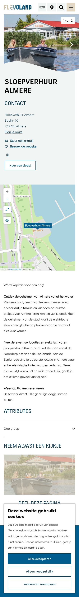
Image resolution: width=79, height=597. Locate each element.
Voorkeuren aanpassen (40, 584)
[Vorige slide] (11, 44)
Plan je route (13, 132)
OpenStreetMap (15, 269)
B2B (42, 7)
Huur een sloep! (20, 165)
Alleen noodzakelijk (39, 571)
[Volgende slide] (71, 44)
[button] (37, 227)
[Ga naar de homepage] (17, 7)
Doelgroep (11, 428)
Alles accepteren (39, 559)
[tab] (68, 20)
